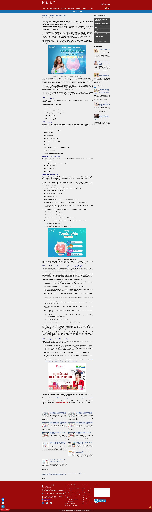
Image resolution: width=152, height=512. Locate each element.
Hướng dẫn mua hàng (88, 498)
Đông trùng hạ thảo (71, 361)
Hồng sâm (55, 361)
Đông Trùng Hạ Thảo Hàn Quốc (101, 23)
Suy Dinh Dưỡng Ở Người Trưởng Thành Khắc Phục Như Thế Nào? (104, 104)
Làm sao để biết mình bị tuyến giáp (59, 474)
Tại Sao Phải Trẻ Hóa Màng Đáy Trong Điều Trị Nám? (104, 63)
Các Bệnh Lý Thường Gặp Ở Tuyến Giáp (54, 15)
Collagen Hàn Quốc (99, 36)
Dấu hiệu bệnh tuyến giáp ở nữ (53, 473)
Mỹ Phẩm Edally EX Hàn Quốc (101, 33)
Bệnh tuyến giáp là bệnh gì (47, 474)
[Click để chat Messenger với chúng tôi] (2, 499)
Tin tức (85, 8)
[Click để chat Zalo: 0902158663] (2, 502)
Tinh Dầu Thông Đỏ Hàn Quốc (101, 41)
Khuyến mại (71, 8)
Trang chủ (45, 8)
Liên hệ (91, 8)
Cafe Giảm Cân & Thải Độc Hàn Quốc (101, 26)
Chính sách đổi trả (87, 499)
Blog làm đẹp (98, 46)
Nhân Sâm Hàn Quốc (99, 39)
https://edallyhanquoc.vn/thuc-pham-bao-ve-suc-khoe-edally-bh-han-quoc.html (72, 397)
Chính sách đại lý (54, 8)
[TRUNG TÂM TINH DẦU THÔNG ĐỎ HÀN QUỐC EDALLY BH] (49, 3)
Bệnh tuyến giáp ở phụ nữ (80, 473)
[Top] (150, 507)
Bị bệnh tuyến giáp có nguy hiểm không (66, 473)
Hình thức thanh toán (88, 501)
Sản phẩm (63, 8)
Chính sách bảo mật (88, 496)
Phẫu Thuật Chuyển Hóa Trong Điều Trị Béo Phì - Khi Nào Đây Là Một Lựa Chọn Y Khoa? (58, 444)
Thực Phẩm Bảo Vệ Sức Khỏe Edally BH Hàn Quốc (101, 20)
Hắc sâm (61, 361)
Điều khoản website (88, 503)
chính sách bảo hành (88, 490)
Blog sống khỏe (99, 86)
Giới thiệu (78, 8)
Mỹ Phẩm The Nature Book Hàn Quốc (101, 30)
